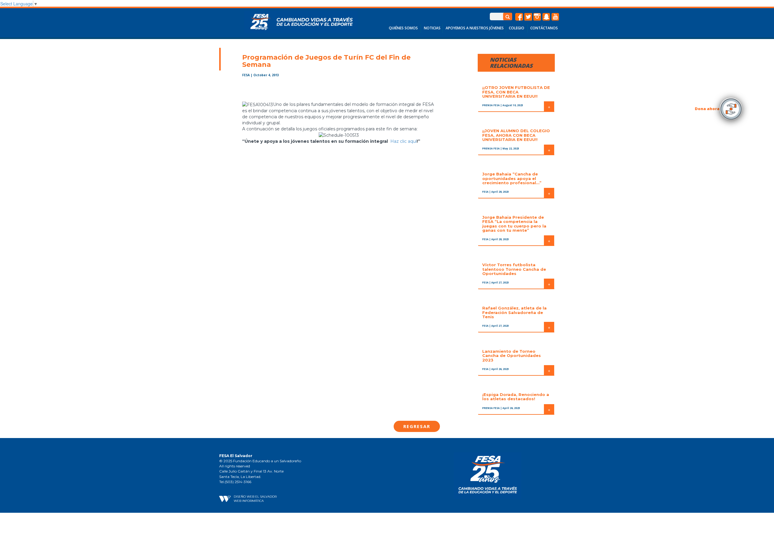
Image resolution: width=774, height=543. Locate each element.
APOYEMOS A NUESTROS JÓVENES (475, 28)
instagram (537, 17)
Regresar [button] (416, 426)
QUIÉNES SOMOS (403, 28)
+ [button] (549, 106)
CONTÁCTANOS (544, 28)
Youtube (555, 17)
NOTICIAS (432, 28)
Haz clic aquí (403, 141)
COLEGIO (516, 28)
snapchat (546, 17)
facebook (519, 17)
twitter (528, 17)
